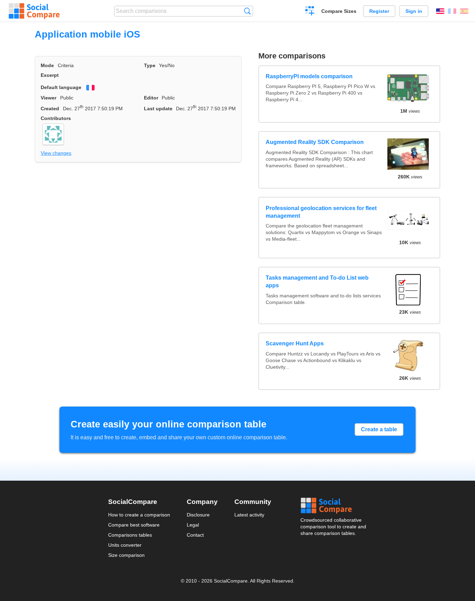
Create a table (379, 429)
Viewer (48, 98)
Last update (158, 108)
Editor (151, 98)
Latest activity (249, 515)
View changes (56, 153)
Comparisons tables (130, 535)
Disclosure (198, 515)
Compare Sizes (338, 11)
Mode (47, 65)
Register (379, 11)
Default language (61, 87)
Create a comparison (310, 12)
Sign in (413, 11)
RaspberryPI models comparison (309, 76)
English (440, 11)
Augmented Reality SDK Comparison (315, 142)
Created (50, 108)
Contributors (56, 118)
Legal (193, 525)
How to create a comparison (139, 515)
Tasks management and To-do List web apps (317, 281)
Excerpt (50, 75)
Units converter (125, 545)
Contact (195, 535)
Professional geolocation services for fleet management (321, 212)
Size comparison (126, 555)
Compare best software (134, 525)
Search (247, 11)
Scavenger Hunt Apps (295, 343)
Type (149, 65)
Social (333, 505)
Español (464, 11)
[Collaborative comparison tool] (34, 11)
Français (452, 11)
